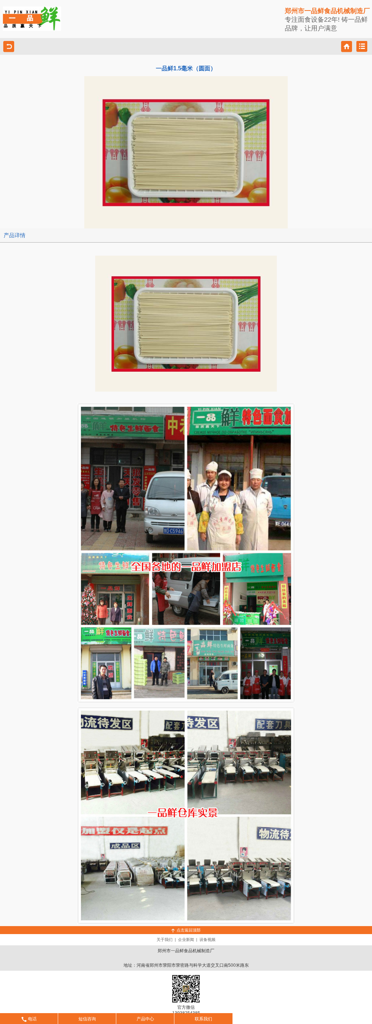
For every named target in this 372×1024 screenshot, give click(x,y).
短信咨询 (87, 1018)
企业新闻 (186, 939)
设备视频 (207, 939)
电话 (32, 1018)
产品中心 (145, 1018)
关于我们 (165, 939)
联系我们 (203, 1018)
